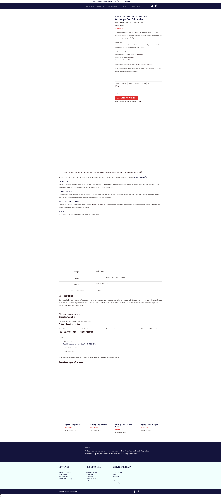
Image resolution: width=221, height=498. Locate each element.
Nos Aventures (90, 480)
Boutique (100, 6)
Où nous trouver (90, 483)
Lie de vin (130, 64)
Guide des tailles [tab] (98, 172)
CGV (114, 481)
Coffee (136, 64)
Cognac (140, 64)
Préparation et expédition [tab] (127, 172)
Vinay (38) (127, 60)
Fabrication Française (91, 472)
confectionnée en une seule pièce (101, 204)
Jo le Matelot (130, 57)
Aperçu (74, 421)
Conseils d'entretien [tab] (112, 172)
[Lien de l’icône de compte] (152, 6)
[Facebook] (135, 491)
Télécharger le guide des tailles (69, 314)
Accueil (117, 16)
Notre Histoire (89, 474)
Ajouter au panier (126, 98)
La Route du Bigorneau (131, 6)
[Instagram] (138, 491)
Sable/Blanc (150, 64)
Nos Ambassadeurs (91, 478)
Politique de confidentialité (120, 485)
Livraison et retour (117, 472)
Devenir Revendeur (91, 487)
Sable (144, 64)
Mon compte (116, 476)
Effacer (117, 86)
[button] (105, 6)
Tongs (123, 16)
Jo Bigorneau (113, 6)
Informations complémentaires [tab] (81, 172)
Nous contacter (117, 478)
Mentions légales (117, 483)
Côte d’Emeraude (138, 54)
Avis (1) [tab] (139, 172)
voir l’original (75, 348)
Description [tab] (67, 172)
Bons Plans (90, 6)
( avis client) (119, 25)
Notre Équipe (89, 476)
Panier (114, 474)
